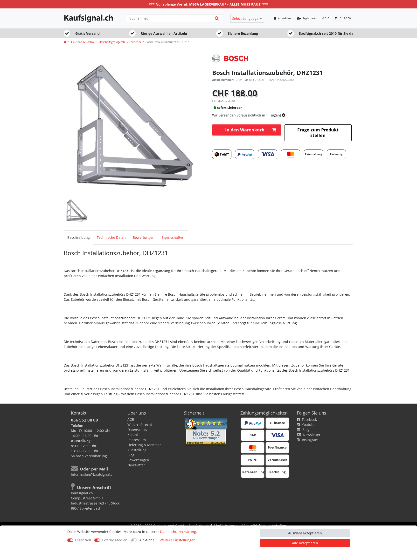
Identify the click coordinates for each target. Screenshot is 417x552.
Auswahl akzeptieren (305, 533)
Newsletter (136, 465)
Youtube (308, 424)
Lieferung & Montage (144, 445)
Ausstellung (136, 450)
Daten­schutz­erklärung (178, 531)
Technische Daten (111, 237)
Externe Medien (114, 540)
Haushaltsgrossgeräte (111, 42)
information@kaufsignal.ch (93, 474)
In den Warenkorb (244, 130)
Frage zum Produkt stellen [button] (318, 132)
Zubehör (135, 42)
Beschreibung (78, 237)
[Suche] (217, 18)
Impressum (136, 439)
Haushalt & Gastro (82, 42)
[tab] (78, 237)
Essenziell (83, 540)
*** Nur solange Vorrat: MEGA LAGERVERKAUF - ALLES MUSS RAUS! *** (208, 4)
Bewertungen (143, 237)
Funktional (147, 540)
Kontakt (133, 434)
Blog (130, 455)
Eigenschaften (172, 237)
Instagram (309, 439)
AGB (130, 419)
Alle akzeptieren (305, 543)
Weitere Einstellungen (177, 540)
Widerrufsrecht (139, 424)
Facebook (309, 419)
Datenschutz (137, 429)
